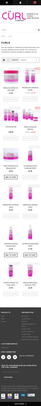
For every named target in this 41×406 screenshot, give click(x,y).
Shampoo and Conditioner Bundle (30, 89)
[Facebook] (3, 357)
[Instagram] (9, 357)
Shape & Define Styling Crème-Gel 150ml (30, 284)
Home (3, 36)
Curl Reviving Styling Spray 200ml (30, 245)
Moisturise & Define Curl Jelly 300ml (10, 89)
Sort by (15, 60)
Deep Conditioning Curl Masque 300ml (11, 167)
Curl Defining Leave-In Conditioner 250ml (30, 167)
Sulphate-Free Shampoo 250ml (30, 206)
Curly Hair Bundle (10, 127)
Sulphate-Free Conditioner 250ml (11, 206)
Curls (10, 36)
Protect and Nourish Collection (30, 128)
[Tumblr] (15, 357)
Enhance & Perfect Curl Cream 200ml (11, 284)
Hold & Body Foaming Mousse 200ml (11, 245)
